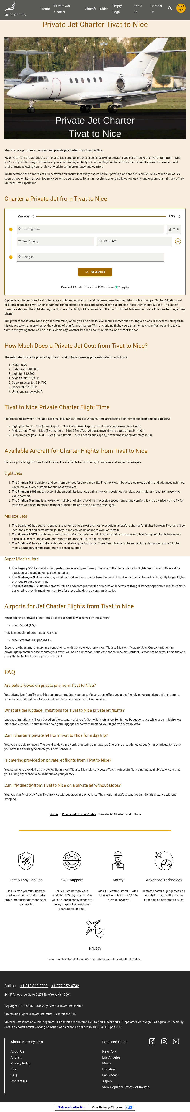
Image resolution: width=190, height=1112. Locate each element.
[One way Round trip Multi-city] (22, 216)
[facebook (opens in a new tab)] (152, 1042)
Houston (108, 1069)
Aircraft (90, 9)
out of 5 (87, 287)
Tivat (89, 150)
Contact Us (156, 9)
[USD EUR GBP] (173, 216)
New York (109, 1051)
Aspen (107, 1081)
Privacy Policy (21, 1063)
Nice (100, 150)
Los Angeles (111, 1057)
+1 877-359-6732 (65, 986)
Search (98, 272)
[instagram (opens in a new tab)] (164, 1042)
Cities (104, 9)
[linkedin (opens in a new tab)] (176, 1042)
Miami (107, 1063)
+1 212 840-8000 (34, 986)
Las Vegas (110, 1075)
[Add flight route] (178, 241)
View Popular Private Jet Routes (125, 1087)
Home (45, 9)
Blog (14, 1069)
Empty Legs (117, 9)
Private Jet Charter (62, 9)
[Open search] (170, 8)
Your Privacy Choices (107, 1107)
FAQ (14, 1075)
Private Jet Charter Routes (79, 814)
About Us (137, 9)
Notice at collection (72, 1107)
